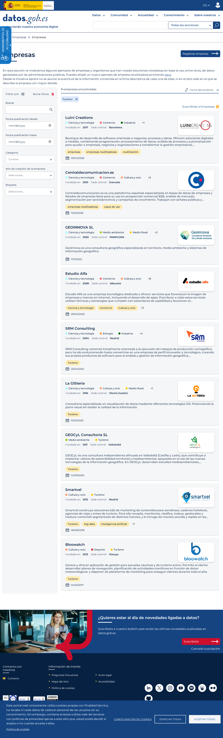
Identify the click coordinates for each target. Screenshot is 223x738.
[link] (30, 27)
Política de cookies (63, 688)
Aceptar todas (204, 719)
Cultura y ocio (126, 308)
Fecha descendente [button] (201, 89)
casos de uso (112, 206)
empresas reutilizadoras (102, 152)
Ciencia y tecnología (80, 308)
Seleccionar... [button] (16, 175)
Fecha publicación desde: (22, 119)
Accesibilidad (106, 681)
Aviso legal (105, 675)
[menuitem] (98, 15)
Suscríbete (191, 641)
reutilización (130, 152)
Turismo (73, 362)
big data (89, 524)
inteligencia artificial (114, 524)
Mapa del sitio (60, 681)
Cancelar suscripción (205, 648)
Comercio (106, 308)
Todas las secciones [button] (184, 25)
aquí (168, 74)
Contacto (13, 678)
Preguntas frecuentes (65, 675)
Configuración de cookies (133, 719)
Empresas (19, 37)
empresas (74, 152)
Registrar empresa (195, 53)
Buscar (10, 102)
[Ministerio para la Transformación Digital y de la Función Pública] (28, 5)
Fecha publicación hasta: (21, 135)
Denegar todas (170, 719)
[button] (206, 5)
